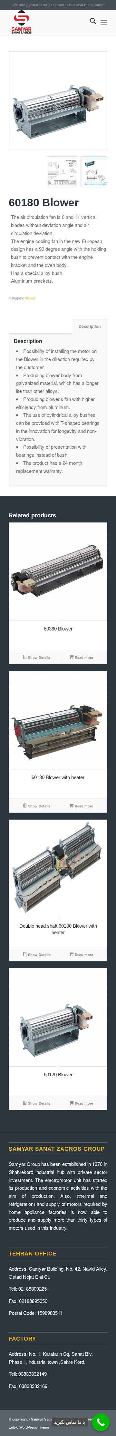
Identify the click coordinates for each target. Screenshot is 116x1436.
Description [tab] (90, 326)
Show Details (38, 657)
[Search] (89, 22)
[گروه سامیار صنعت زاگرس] (48, 22)
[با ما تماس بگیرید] (101, 1422)
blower (30, 297)
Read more (83, 657)
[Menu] (104, 22)
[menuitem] (89, 22)
